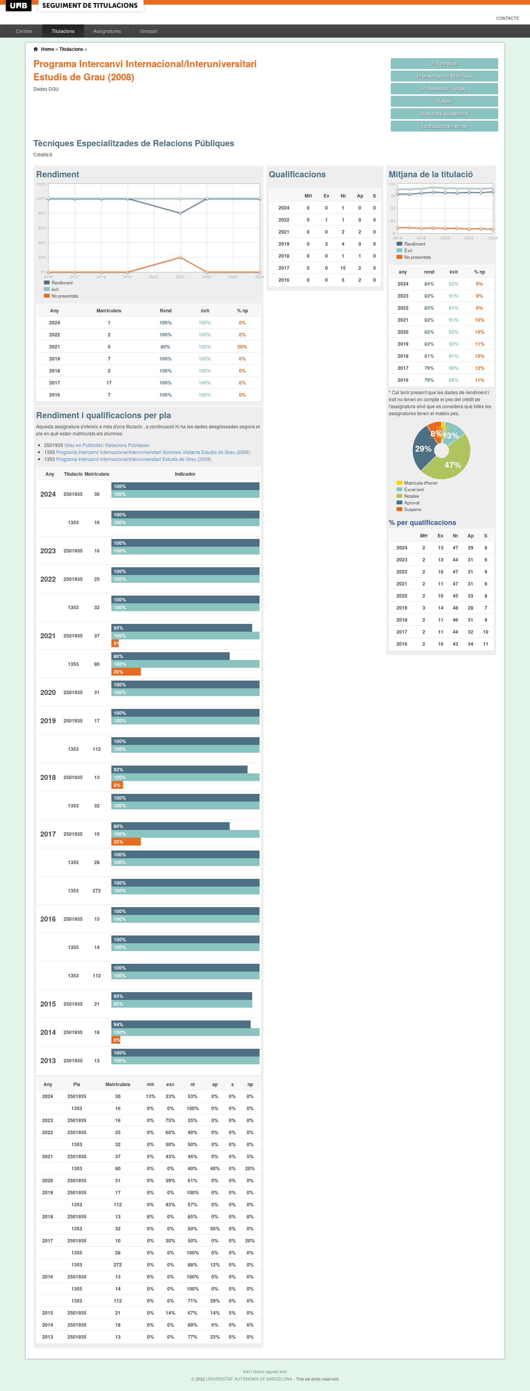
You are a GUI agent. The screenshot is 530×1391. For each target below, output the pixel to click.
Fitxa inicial (444, 63)
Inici (246, 1371)
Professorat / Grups (444, 88)
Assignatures (107, 31)
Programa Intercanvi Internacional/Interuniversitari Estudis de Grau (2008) (133, 459)
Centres (24, 31)
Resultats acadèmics (444, 113)
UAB (19, 5)
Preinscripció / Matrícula (444, 76)
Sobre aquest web (270, 1371)
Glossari (149, 31)
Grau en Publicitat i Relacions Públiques (106, 445)
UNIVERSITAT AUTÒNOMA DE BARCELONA (249, 1379)
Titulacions (63, 31)
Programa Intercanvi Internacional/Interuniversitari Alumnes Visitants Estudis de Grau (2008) (153, 452)
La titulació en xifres (444, 126)
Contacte (507, 18)
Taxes (444, 100)
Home (47, 49)
